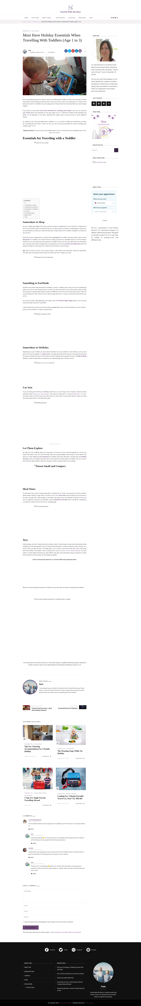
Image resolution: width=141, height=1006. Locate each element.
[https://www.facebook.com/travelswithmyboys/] (94, 103)
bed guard (56, 237)
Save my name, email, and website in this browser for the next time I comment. (49, 922)
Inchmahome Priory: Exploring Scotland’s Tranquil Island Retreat (70, 983)
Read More (46, 756)
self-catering (82, 497)
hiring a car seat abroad (40, 394)
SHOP (91, 17)
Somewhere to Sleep (30, 205)
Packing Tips (26, 31)
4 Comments (51, 52)
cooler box (55, 307)
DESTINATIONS (60, 17)
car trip (59, 121)
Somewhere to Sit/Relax (31, 209)
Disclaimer (56, 132)
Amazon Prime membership (69, 550)
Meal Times (28, 215)
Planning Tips (28, 744)
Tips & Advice (35, 31)
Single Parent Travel (40, 793)
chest (34, 457)
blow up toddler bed (73, 244)
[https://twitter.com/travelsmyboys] (99, 103)
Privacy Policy (30, 987)
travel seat (62, 495)
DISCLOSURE (28, 984)
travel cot (62, 226)
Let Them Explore (30, 213)
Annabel (30, 848)
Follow (105, 220)
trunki (55, 548)
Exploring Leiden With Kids (65, 978)
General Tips (61, 748)
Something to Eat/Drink (31, 207)
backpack (46, 457)
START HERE (35, 17)
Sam (29, 50)
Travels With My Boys (65, 1003)
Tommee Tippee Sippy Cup (66, 300)
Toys (26, 217)
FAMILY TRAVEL (46, 17)
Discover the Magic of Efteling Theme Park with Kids (70, 968)
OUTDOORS (71, 17)
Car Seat (27, 211)
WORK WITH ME (29, 971)
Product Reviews (71, 793)
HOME (26, 17)
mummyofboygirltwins (35, 820)
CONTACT (27, 976)
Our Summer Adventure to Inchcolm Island (70, 974)
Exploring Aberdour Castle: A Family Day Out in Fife (70, 989)
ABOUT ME (27, 967)
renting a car (47, 392)
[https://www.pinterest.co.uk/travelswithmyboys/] (104, 103)
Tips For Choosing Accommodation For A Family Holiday (37, 748)
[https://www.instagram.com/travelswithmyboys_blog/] (108, 103)
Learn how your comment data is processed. (65, 932)
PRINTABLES (82, 17)
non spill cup (40, 300)
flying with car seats (79, 394)
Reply (32, 829)
